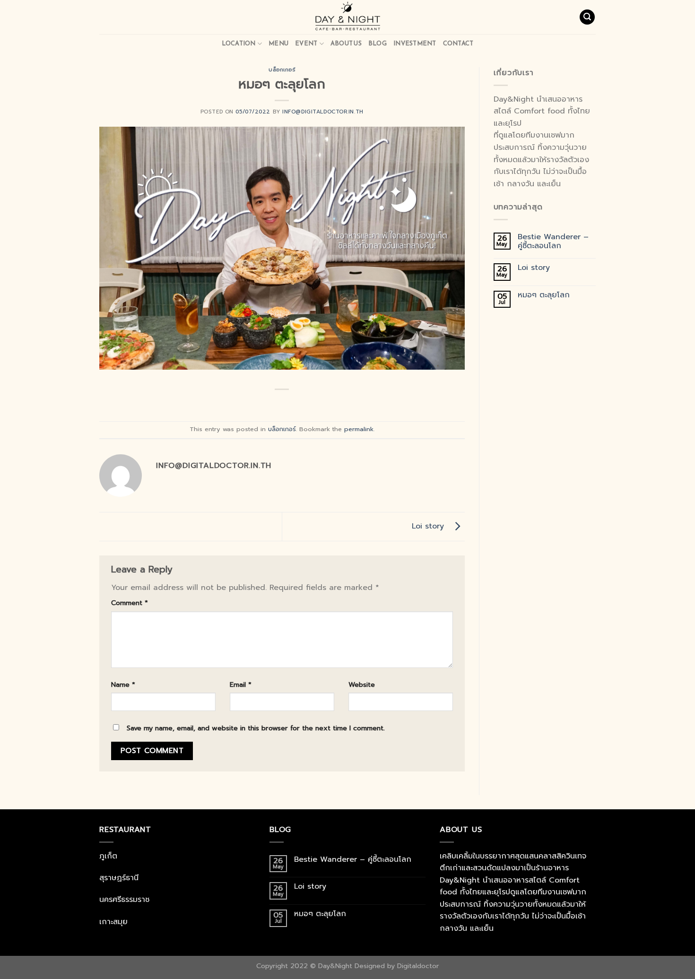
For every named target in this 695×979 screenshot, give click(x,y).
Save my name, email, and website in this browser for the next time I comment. (256, 728)
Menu (278, 43)
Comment (129, 603)
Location (239, 43)
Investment (414, 43)
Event (306, 43)
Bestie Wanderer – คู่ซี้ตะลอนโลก (553, 242)
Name (123, 684)
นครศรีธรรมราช (124, 899)
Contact (458, 43)
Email (241, 684)
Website (361, 684)
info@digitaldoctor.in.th (322, 112)
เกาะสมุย (113, 921)
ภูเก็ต (108, 856)
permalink (359, 429)
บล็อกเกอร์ (282, 70)
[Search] (587, 17)
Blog (377, 43)
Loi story (431, 526)
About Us (346, 43)
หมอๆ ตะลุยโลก (544, 295)
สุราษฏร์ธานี (119, 878)
